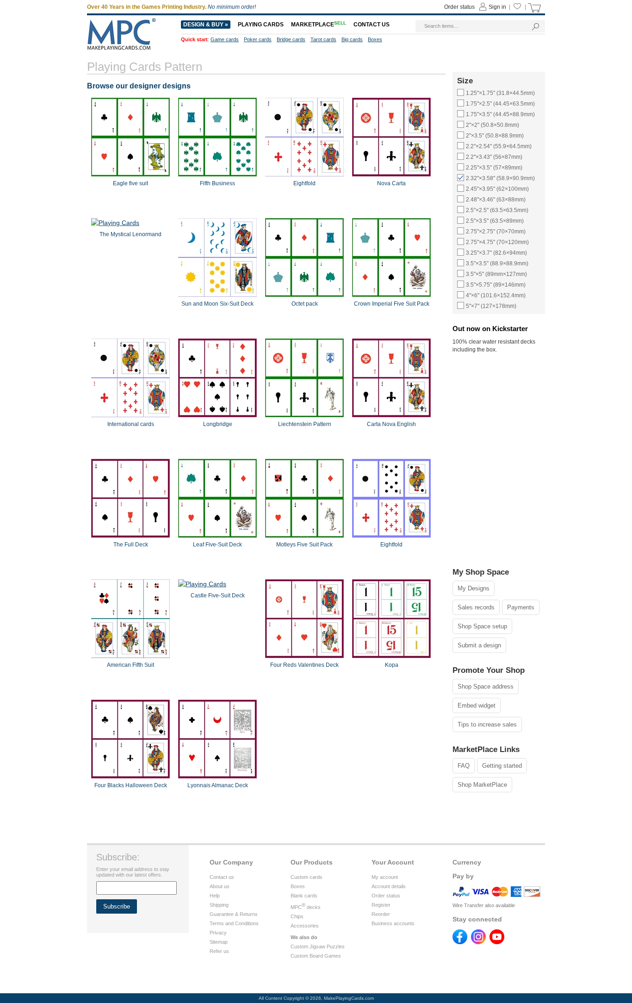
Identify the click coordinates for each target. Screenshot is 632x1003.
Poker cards (258, 39)
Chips (297, 916)
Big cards (352, 39)
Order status (386, 895)
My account (385, 877)
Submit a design (479, 645)
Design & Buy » (205, 24)
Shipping (219, 905)
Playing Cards (261, 24)
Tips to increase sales (487, 724)
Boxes (298, 886)
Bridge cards (291, 39)
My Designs (473, 588)
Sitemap (219, 942)
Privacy (218, 932)
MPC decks (306, 907)
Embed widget (477, 705)
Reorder (381, 914)
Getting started (502, 765)
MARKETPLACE (318, 24)
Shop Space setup (482, 626)
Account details (389, 886)
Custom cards (306, 877)
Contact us (222, 877)
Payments (520, 607)
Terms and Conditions (234, 923)
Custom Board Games (316, 956)
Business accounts (393, 923)
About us (219, 886)
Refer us (219, 951)
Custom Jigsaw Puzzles (318, 946)
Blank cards (304, 895)
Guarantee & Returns (234, 914)
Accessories (305, 925)
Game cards (225, 39)
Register (381, 905)
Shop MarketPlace (482, 784)
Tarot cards (323, 39)
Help (215, 895)
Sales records (476, 607)
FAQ (464, 765)
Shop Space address (486, 686)
